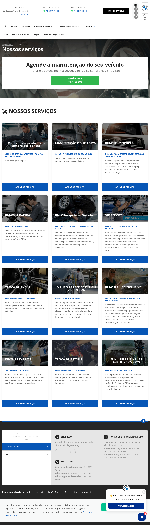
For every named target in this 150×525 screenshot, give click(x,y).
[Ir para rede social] (136, 5)
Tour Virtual (118, 10)
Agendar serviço (25, 187)
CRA (6, 454)
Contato (88, 26)
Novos (14, 26)
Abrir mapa (64, 452)
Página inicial (7, 44)
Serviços (25, 26)
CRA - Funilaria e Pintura (16, 34)
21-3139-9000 (21, 14)
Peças (36, 34)
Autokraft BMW (11, 446)
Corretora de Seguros (68, 26)
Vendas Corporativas (54, 34)
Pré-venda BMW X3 (43, 26)
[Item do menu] (5, 26)
